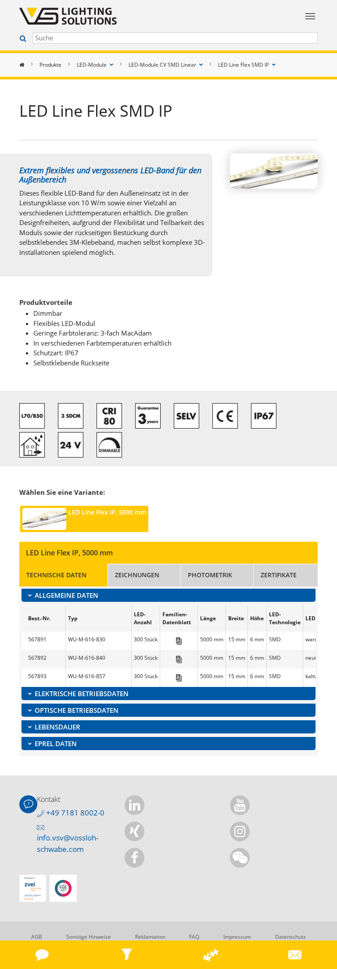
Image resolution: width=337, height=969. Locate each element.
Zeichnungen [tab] (137, 575)
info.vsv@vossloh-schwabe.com (67, 843)
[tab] (168, 595)
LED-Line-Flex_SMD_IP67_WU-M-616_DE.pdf (178, 640)
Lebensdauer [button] (57, 726)
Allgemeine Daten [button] (66, 595)
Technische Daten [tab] (56, 575)
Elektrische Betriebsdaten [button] (82, 693)
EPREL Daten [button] (56, 743)
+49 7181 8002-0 (74, 813)
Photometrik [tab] (210, 575)
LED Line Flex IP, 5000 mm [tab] (107, 512)
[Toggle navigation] (310, 16)
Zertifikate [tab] (279, 575)
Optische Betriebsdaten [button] (76, 710)
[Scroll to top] (323, 926)
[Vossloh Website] (129, 16)
